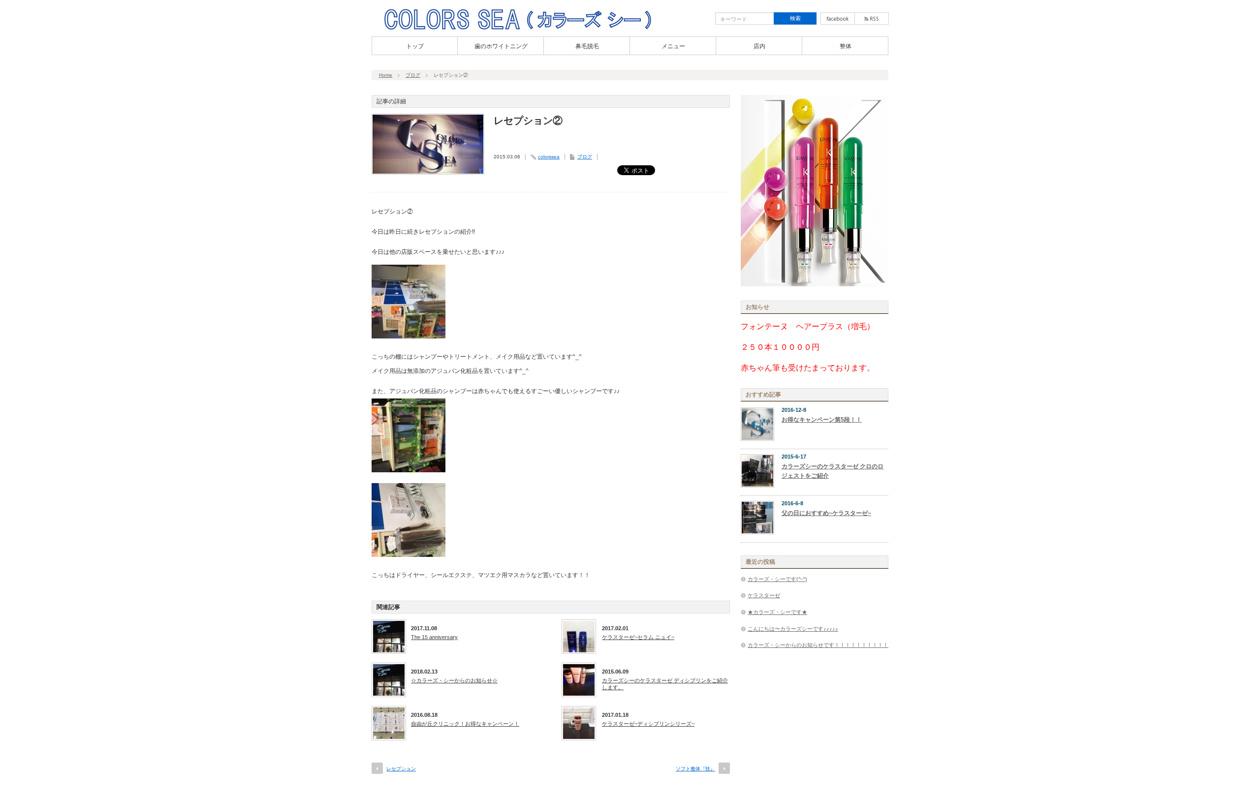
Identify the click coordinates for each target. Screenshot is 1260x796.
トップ (415, 46)
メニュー (673, 46)
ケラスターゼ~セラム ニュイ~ (638, 637)
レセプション (401, 768)
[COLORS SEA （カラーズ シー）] (517, 28)
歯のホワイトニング (501, 46)
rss (871, 18)
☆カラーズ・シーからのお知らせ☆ (454, 680)
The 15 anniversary (434, 637)
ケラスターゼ (764, 595)
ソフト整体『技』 (695, 768)
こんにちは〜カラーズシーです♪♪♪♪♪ (793, 629)
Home (385, 75)
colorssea (549, 156)
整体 (845, 46)
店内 (759, 46)
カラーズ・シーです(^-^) (777, 579)
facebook (837, 18)
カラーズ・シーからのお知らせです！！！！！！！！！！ (818, 645)
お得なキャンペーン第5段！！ (822, 419)
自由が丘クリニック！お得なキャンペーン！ (465, 724)
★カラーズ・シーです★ (777, 612)
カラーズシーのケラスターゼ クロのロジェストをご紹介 (832, 471)
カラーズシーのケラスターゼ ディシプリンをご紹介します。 (665, 683)
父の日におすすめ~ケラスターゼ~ (826, 513)
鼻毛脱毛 (587, 46)
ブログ (413, 75)
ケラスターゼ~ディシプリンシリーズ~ (648, 724)
